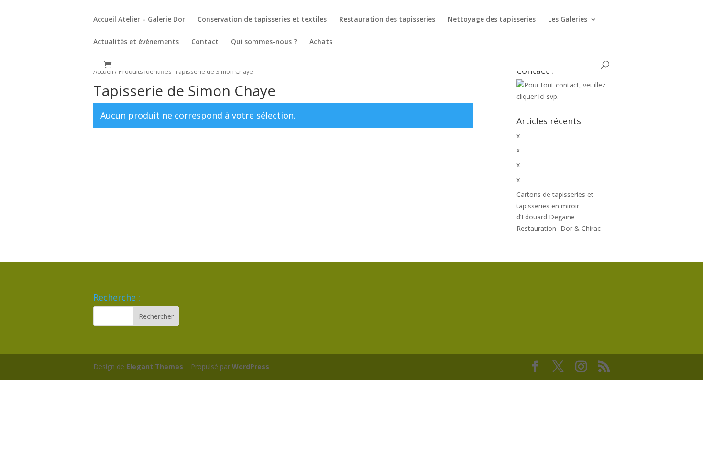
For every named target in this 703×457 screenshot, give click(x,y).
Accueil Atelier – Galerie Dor (139, 19)
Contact (205, 42)
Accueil (103, 71)
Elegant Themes (154, 366)
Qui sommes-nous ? (264, 42)
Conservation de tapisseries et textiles (262, 19)
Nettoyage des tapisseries (492, 19)
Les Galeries (567, 19)
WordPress (250, 366)
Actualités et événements (136, 42)
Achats (320, 42)
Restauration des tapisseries (387, 19)
